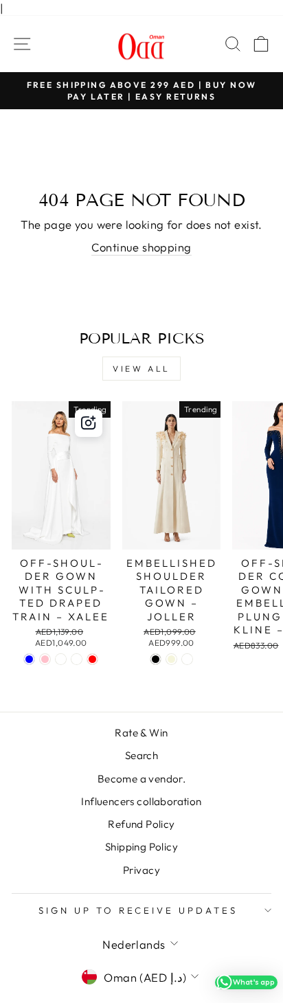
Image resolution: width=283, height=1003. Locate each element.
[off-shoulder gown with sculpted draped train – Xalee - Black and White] (61, 659)
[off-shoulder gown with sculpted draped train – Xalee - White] (76, 659)
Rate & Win (141, 732)
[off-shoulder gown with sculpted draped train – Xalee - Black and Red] (92, 659)
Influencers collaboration (141, 801)
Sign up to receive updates (138, 910)
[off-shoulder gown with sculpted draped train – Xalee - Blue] (29, 659)
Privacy (141, 870)
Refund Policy (141, 824)
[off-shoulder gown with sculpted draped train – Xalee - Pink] (45, 659)
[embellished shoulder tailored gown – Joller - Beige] (171, 659)
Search (141, 755)
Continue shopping (141, 247)
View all (141, 368)
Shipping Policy (141, 846)
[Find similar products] (88, 423)
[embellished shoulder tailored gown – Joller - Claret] (187, 659)
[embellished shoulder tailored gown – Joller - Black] (155, 659)
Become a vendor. (142, 778)
